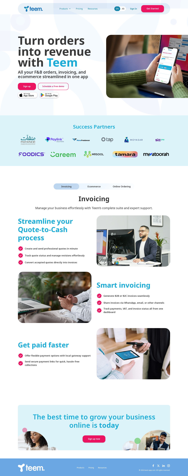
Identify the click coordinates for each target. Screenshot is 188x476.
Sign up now (94, 439)
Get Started (153, 9)
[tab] (66, 186)
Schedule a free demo (53, 86)
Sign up (27, 86)
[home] (33, 9)
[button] (65, 8)
